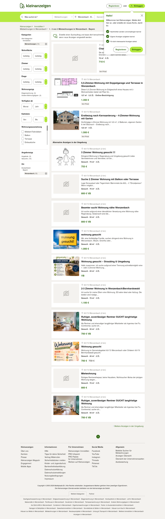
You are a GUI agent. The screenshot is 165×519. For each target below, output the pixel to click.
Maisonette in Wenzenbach (34, 502)
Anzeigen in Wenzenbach (82, 514)
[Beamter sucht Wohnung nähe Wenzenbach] (66, 212)
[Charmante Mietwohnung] (75, 58)
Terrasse (28, 138)
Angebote (25, 156)
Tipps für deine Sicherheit (55, 454)
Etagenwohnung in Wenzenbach (92, 499)
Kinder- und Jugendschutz (55, 463)
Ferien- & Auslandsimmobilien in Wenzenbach (117, 505)
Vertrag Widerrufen (52, 457)
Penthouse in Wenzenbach (54, 502)
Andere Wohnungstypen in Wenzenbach (125, 502)
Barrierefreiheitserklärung (55, 466)
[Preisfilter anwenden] (45, 119)
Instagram (96, 457)
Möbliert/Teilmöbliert (33, 131)
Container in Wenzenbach (62, 505)
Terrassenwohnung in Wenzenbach (97, 502)
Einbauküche (30, 142)
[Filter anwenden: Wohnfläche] (45, 56)
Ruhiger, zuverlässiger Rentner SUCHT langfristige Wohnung (109, 318)
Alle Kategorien (27, 38)
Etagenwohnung (27, 93)
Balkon (27, 135)
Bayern (25, 170)
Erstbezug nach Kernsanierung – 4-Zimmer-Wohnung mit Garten (110, 117)
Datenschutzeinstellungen (55, 472)
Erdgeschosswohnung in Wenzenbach (66, 499)
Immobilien (27, 40)
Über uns (24, 451)
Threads (95, 460)
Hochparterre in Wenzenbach (115, 499)
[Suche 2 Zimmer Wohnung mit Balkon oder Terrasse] (66, 184)
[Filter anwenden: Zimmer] (45, 69)
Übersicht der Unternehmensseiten (130, 458)
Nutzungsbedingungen (54, 475)
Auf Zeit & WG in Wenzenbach (41, 505)
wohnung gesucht (91, 234)
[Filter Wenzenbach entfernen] (46, 173)
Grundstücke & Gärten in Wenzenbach (97, 508)
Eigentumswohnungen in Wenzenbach (86, 505)
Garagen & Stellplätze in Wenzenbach (42, 508)
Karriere (24, 454)
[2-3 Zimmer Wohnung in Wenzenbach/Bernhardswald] (66, 293)
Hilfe (46, 451)
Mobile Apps (26, 466)
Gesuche (25, 158)
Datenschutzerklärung (54, 469)
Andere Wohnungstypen (30, 95)
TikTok (94, 466)
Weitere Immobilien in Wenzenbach (131, 511)
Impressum (49, 478)
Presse (24, 457)
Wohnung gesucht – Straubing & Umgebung (105, 261)
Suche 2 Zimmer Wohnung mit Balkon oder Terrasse (110, 179)
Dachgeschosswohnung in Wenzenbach (37, 499)
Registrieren (121, 49)
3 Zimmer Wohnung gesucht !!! (98, 152)
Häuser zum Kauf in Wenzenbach (123, 508)
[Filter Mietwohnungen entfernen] (46, 44)
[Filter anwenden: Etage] (45, 82)
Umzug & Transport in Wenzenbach (105, 511)
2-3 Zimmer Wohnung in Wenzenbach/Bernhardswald (110, 288)
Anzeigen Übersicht (123, 455)
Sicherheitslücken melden (55, 460)
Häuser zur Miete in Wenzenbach (32, 511)
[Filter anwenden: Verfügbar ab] (45, 106)
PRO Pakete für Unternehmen (75, 458)
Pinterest (95, 463)
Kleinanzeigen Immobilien (78, 451)
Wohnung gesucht (91, 346)
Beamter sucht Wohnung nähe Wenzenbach (105, 207)
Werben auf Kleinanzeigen (79, 462)
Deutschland (26, 168)
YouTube (95, 454)
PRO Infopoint (74, 454)
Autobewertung (122, 462)
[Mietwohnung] (66, 378)
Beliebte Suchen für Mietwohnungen (124, 451)
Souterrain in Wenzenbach (74, 502)
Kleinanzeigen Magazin (30, 460)
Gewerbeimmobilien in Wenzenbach (69, 508)
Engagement (26, 463)
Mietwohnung (88, 373)
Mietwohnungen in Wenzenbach (56, 511)
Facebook (96, 451)
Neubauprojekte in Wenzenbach (80, 511)
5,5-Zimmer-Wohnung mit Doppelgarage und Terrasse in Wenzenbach (112, 84)
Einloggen (136, 49)
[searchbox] (38, 17)
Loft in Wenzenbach (134, 499)
